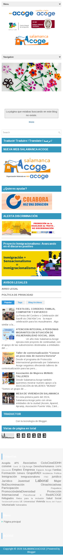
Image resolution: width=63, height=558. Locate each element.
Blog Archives (35, 302)
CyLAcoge (27, 466)
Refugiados (8, 498)
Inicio (31, 122)
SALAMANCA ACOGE (34, 548)
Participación (10, 488)
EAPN (58, 466)
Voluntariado (8, 504)
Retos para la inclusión (30, 498)
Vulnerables (21, 505)
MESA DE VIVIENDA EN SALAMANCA (37, 393)
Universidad (29, 501)
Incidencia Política (52, 473)
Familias (57, 469)
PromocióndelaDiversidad (18, 491)
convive (6, 466)
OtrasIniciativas (51, 484)
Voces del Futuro (53, 502)
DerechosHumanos (44, 466)
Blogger (43, 421)
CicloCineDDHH (51, 462)
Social (58, 498)
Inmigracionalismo (30, 476)
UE (21, 501)
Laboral (41, 481)
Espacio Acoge (43, 470)
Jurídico (7, 481)
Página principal (12, 521)
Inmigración (9, 476)
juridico (56, 476)
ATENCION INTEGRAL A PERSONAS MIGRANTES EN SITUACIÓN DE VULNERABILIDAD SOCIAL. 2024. (37, 332)
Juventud (24, 481)
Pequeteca (56, 488)
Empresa (29, 469)
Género (21, 473)
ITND (46, 477)
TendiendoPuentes (10, 502)
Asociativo (30, 462)
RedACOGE (53, 494)
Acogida (6, 463)
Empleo (17, 469)
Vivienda (40, 501)
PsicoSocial (29, 495)
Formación (8, 473)
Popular (8, 302)
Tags (20, 302)
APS (16, 463)
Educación (6, 470)
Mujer (57, 481)
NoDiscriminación (13, 484)
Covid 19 (17, 466)
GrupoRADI (34, 473)
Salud (49, 498)
